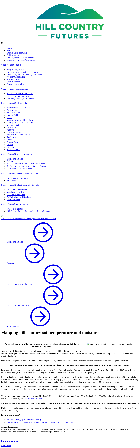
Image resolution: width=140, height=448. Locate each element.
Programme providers (16, 77)
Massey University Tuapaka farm (21, 122)
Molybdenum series (15, 192)
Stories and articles (15, 159)
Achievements (13, 55)
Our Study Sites (13, 98)
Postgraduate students (16, 84)
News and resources (15, 60)
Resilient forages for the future (20, 96)
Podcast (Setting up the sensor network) (24, 419)
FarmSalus (11, 180)
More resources (13, 168)
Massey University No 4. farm (20, 120)
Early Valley (12, 110)
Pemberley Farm (14, 132)
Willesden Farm (13, 149)
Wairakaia (11, 147)
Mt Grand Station (14, 125)
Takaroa (10, 139)
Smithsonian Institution (33, 398)
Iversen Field (12, 115)
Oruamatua (11, 127)
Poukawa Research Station (18, 135)
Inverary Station (13, 112)
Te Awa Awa (12, 142)
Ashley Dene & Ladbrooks (18, 108)
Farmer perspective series (17, 178)
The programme (13, 58)
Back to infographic (10, 441)
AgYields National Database (19, 197)
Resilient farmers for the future (20, 93)
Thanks (10, 53)
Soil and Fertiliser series (17, 189)
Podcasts (10, 161)
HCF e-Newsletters (15, 209)
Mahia (9, 117)
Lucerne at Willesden (16, 194)
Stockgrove (11, 137)
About (9, 50)
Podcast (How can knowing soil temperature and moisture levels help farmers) (40, 422)
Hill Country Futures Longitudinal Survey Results (28, 211)
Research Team (13, 79)
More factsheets (13, 199)
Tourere (10, 144)
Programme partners (15, 69)
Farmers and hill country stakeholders (23, 72)
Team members (13, 82)
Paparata (10, 130)
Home (9, 48)
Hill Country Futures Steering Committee (24, 74)
